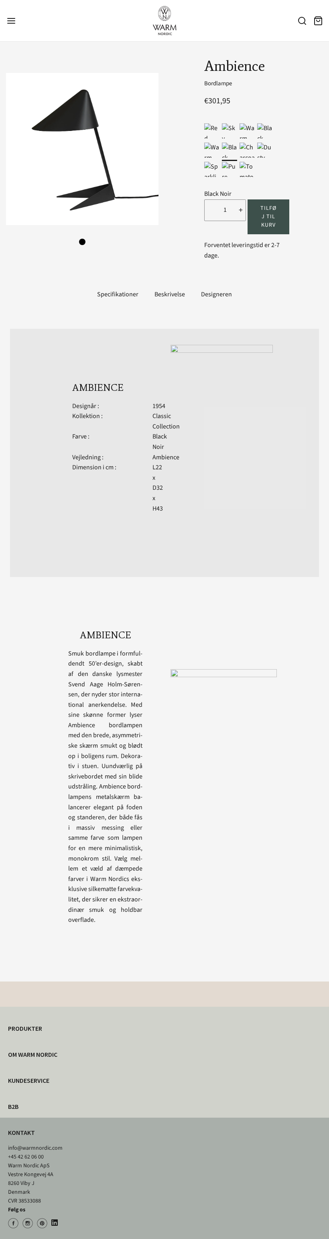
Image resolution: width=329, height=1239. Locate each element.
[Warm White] (211, 150)
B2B (13, 1106)
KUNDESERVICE (28, 1080)
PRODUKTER (25, 1028)
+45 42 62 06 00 (26, 1157)
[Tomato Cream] (247, 169)
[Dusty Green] (264, 150)
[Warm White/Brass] (247, 131)
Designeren (216, 294)
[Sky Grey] (229, 131)
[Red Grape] (211, 131)
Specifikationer (117, 294)
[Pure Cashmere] (229, 169)
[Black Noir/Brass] (264, 131)
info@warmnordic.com (35, 1148)
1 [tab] (82, 242)
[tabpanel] (82, 149)
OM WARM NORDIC (32, 1054)
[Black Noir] (229, 150)
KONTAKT (21, 1132)
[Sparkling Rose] (211, 169)
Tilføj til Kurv (268, 216)
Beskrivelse (169, 294)
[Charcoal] (247, 150)
